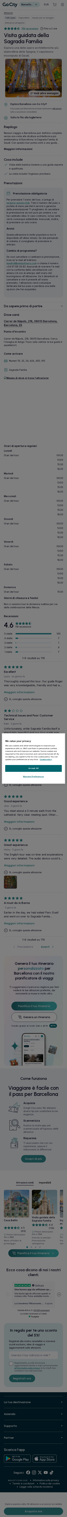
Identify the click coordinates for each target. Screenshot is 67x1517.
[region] (33, 758)
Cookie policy (46, 759)
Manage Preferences (33, 776)
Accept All (33, 768)
